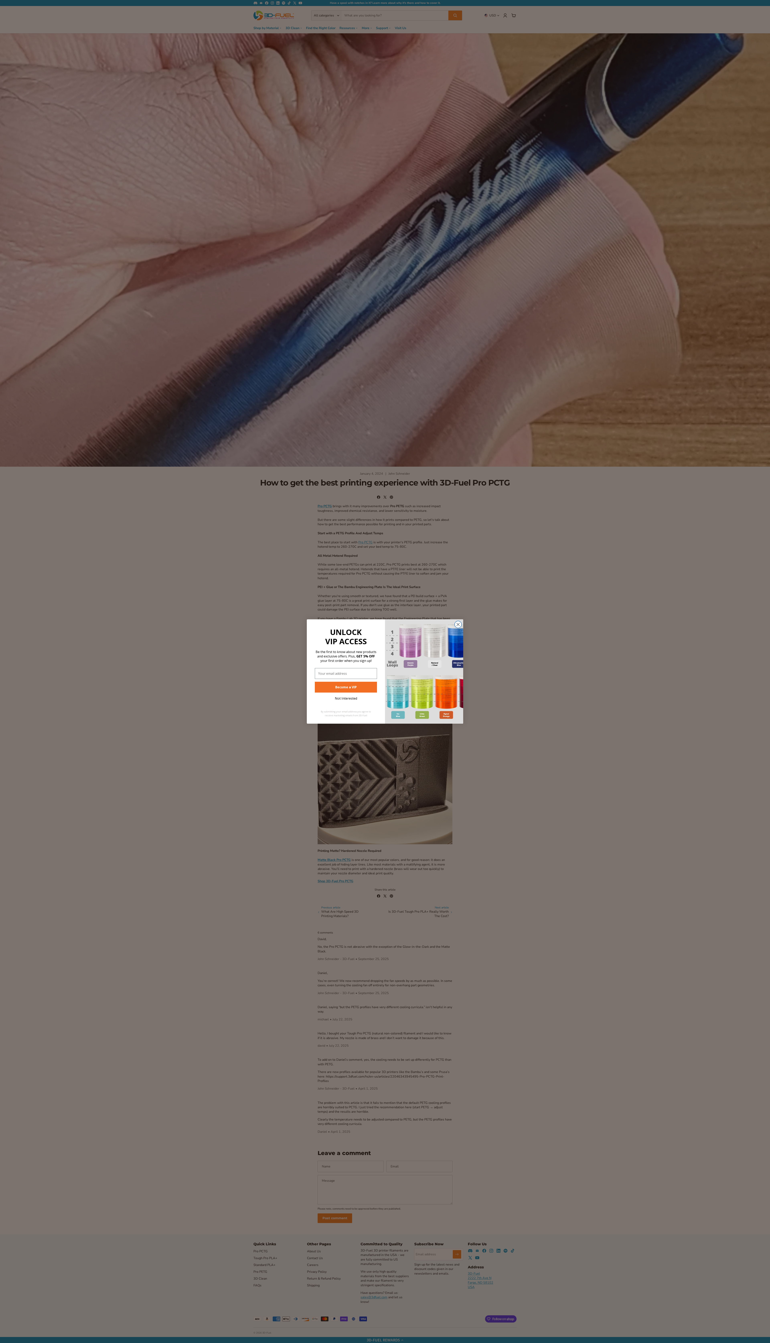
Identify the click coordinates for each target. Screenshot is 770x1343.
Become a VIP (346, 687)
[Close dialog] (458, 624)
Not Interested (346, 698)
